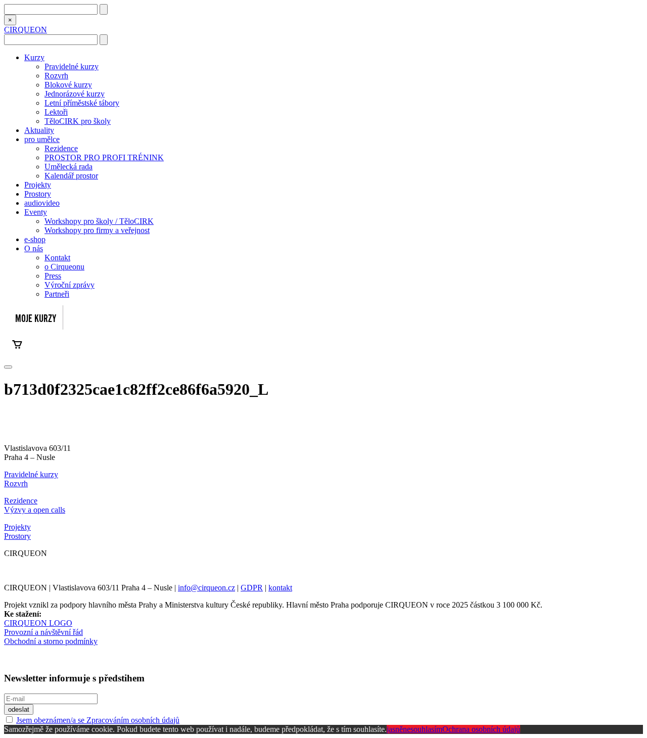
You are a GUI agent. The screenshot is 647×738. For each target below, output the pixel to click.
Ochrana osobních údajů (481, 729)
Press (52, 275)
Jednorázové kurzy (74, 93)
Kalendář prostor (71, 175)
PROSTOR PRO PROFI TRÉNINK (104, 157)
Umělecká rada (68, 166)
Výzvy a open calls (34, 509)
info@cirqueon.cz (206, 587)
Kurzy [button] (34, 57)
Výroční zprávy (69, 285)
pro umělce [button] (42, 139)
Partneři (56, 294)
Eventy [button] (35, 212)
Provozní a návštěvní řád (43, 632)
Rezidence (61, 148)
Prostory (37, 194)
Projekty (37, 184)
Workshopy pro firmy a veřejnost (97, 230)
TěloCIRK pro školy (77, 121)
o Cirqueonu (64, 266)
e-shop (34, 239)
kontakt (280, 587)
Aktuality (39, 130)
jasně (395, 729)
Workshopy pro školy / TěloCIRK (99, 221)
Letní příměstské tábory (81, 103)
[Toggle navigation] (8, 366)
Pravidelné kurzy (71, 66)
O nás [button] (33, 248)
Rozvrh (56, 75)
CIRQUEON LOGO (38, 623)
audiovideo (42, 203)
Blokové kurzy (68, 84)
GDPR (252, 587)
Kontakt (57, 257)
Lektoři (56, 112)
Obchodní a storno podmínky (51, 641)
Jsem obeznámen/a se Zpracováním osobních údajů (97, 720)
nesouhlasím (422, 729)
